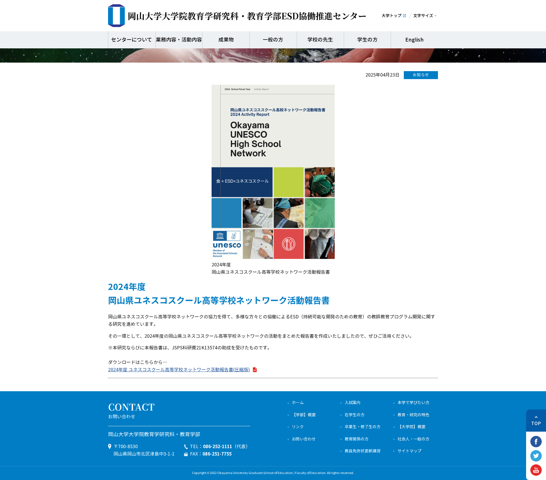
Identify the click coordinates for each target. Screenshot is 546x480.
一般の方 (273, 40)
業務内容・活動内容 (179, 40)
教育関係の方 (357, 439)
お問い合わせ (304, 439)
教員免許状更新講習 (362, 451)
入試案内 (353, 402)
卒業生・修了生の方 (362, 427)
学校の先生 (320, 40)
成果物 (226, 40)
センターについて (131, 40)
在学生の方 (355, 415)
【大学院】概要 (411, 427)
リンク (298, 427)
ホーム (298, 402)
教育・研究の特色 (413, 415)
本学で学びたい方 (413, 402)
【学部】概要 (304, 415)
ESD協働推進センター (247, 15)
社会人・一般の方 (413, 439)
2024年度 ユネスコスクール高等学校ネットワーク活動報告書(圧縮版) (179, 369)
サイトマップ (409, 451)
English (414, 40)
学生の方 (367, 40)
